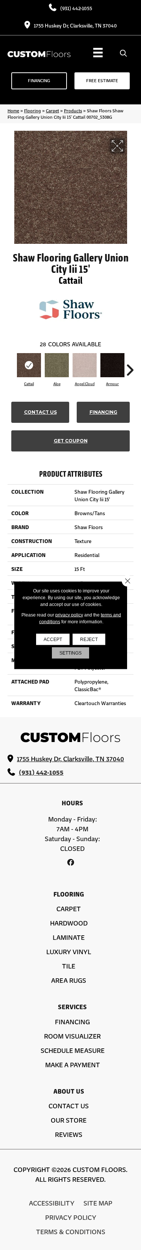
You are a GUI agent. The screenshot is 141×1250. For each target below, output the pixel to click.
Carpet (52, 110)
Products (73, 110)
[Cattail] (29, 365)
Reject (89, 639)
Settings (70, 652)
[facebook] (70, 862)
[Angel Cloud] (85, 365)
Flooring (32, 110)
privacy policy (69, 614)
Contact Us (40, 412)
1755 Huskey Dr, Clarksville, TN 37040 (75, 25)
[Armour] (112, 365)
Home (13, 110)
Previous (11, 366)
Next (129, 366)
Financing (103, 412)
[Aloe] (57, 365)
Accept (53, 639)
